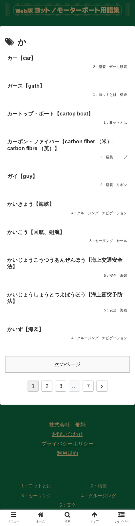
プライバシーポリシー (67, 444)
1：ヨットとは (36, 485)
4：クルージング (98, 495)
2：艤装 (98, 485)
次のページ (67, 364)
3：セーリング (36, 495)
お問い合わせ (67, 434)
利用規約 (67, 453)
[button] (121, 514)
